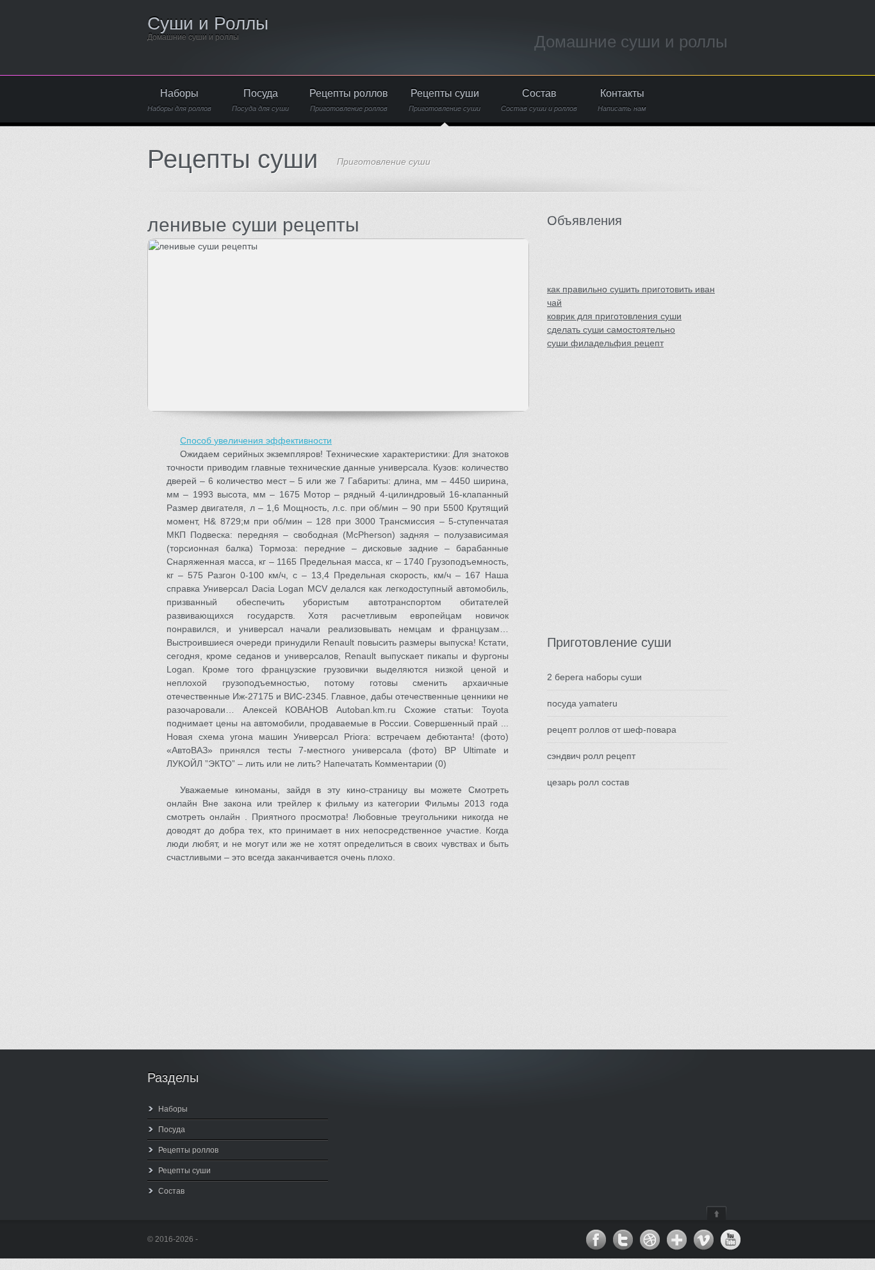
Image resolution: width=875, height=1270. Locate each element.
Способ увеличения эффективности (256, 440)
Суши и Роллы (207, 23)
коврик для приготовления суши (614, 316)
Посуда (260, 100)
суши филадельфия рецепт (605, 343)
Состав (539, 100)
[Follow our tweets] (622, 1240)
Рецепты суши (444, 100)
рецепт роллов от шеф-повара (611, 729)
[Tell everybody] (676, 1240)
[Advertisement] (624, 505)
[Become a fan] (595, 1240)
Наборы (179, 100)
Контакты (622, 100)
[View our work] (649, 1240)
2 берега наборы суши (594, 677)
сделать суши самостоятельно (611, 329)
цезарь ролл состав (588, 782)
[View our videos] (703, 1240)
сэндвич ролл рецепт (591, 756)
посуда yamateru (582, 703)
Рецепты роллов (348, 100)
